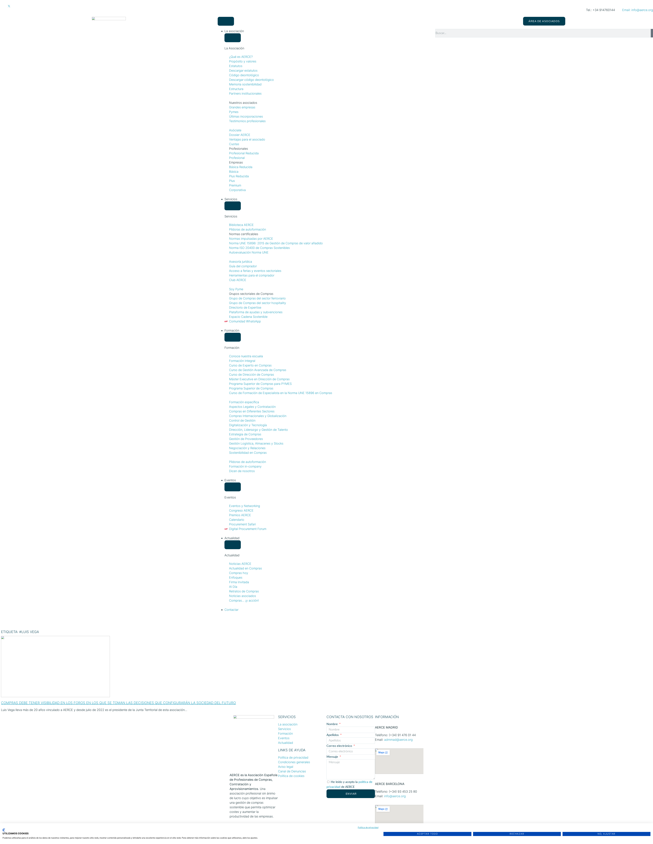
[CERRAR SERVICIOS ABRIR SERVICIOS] (232, 205)
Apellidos (333, 735)
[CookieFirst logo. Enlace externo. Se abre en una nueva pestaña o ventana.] (4, 830)
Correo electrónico (339, 746)
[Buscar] (652, 33)
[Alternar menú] (226, 21)
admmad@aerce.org (398, 739)
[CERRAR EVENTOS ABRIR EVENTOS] (232, 486)
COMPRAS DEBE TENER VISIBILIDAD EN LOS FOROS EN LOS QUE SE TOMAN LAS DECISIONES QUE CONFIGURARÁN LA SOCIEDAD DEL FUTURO (118, 703)
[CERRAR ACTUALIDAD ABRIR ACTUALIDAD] (232, 544)
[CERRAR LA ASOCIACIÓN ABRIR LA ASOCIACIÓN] (232, 37)
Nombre (332, 724)
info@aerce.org (395, 796)
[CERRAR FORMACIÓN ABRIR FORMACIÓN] (232, 337)
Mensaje (332, 756)
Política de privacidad (368, 827)
